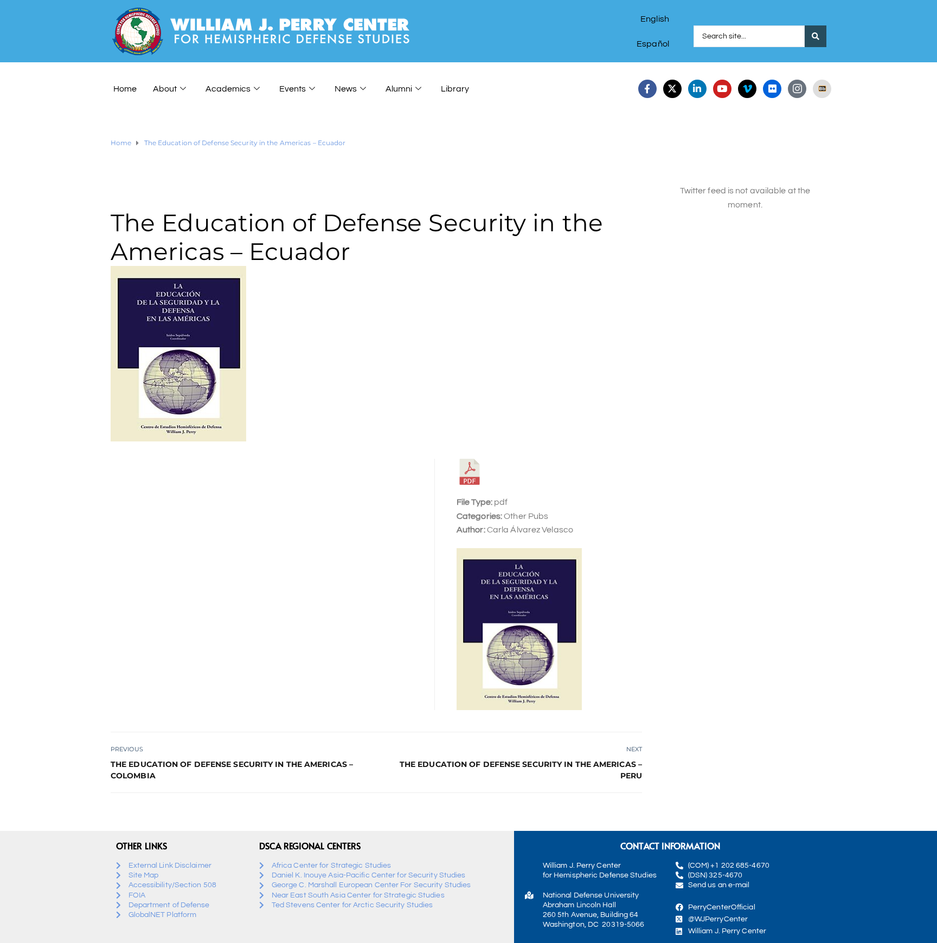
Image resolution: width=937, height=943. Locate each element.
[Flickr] (772, 89)
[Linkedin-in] (697, 89)
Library (455, 88)
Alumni (399, 88)
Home (125, 88)
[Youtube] (722, 89)
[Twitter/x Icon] (672, 89)
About (165, 88)
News (346, 88)
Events (292, 88)
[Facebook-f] (647, 89)
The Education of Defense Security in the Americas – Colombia (232, 770)
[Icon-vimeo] (747, 89)
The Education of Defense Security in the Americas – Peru (521, 770)
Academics (228, 88)
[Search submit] (815, 36)
